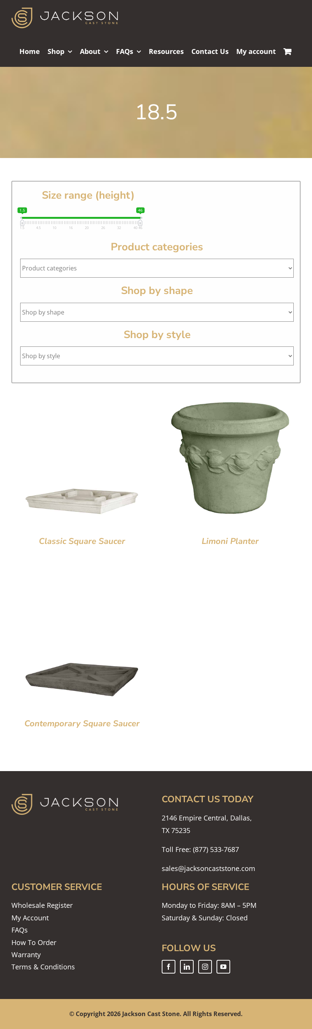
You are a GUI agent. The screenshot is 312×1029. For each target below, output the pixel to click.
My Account (30, 917)
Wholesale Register (42, 905)
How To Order (33, 942)
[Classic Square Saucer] (81, 393)
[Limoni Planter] (230, 393)
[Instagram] (205, 967)
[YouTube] (223, 967)
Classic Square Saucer (82, 541)
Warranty (26, 954)
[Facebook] (168, 967)
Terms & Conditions (43, 966)
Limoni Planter (230, 541)
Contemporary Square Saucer (82, 723)
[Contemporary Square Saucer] (81, 575)
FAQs (19, 929)
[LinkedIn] (187, 967)
